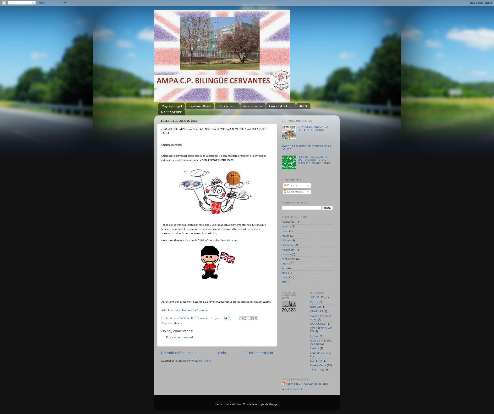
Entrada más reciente (179, 353)
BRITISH (315, 306)
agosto (286, 263)
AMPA (303, 106)
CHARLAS (316, 311)
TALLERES (317, 370)
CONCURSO (318, 323)
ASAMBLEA (317, 297)
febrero (286, 240)
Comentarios (294, 191)
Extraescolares (227, 106)
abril (284, 281)
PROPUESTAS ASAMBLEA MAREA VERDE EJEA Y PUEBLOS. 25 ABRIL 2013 (314, 160)
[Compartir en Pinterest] (256, 318)
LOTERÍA (316, 360)
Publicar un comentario (180, 337)
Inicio (221, 353)
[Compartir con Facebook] (252, 318)
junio (285, 272)
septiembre (288, 258)
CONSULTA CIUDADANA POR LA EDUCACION (313, 128)
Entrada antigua (260, 353)
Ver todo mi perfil (292, 389)
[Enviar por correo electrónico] (241, 318)
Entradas (292, 185)
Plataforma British (200, 106)
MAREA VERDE (171, 112)
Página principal (172, 106)
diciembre (288, 245)
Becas (314, 302)
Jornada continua (321, 353)
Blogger (273, 404)
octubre (286, 226)
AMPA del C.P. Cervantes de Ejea (307, 383)
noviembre (288, 221)
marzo (285, 235)
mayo (285, 231)
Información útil (252, 106)
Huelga (314, 348)
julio (284, 268)
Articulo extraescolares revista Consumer (184, 310)
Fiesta (178, 323)
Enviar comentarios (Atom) (194, 360)
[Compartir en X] (248, 318)
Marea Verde (318, 365)
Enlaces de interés (281, 106)
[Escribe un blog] (245, 318)
